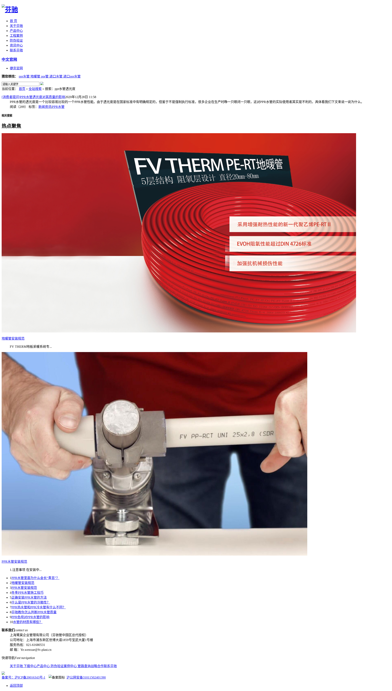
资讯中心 (16, 45)
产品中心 (16, 30)
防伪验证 (16, 40)
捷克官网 (16, 68)
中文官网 (9, 59)
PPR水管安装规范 (24, 587)
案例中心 (71, 666)
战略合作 (97, 666)
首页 (22, 89)
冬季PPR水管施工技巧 (27, 592)
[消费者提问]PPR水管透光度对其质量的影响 (33, 97)
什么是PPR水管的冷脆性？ (30, 602)
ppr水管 (24, 76)
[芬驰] (10, 9)
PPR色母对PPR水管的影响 (30, 617)
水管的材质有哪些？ (27, 622)
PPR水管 (58, 107)
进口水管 (56, 76)
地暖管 (35, 76)
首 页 (13, 21)
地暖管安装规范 (22, 583)
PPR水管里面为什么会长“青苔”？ (35, 578)
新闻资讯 (44, 107)
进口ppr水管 (72, 76)
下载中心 (30, 666)
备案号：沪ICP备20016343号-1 (23, 677)
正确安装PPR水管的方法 (29, 597)
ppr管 (45, 76)
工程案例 (16, 35)
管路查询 (84, 666)
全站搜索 (35, 89)
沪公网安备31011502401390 (86, 677)
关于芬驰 (16, 26)
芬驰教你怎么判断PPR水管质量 (34, 612)
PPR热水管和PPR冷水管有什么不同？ (38, 607)
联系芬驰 (16, 50)
